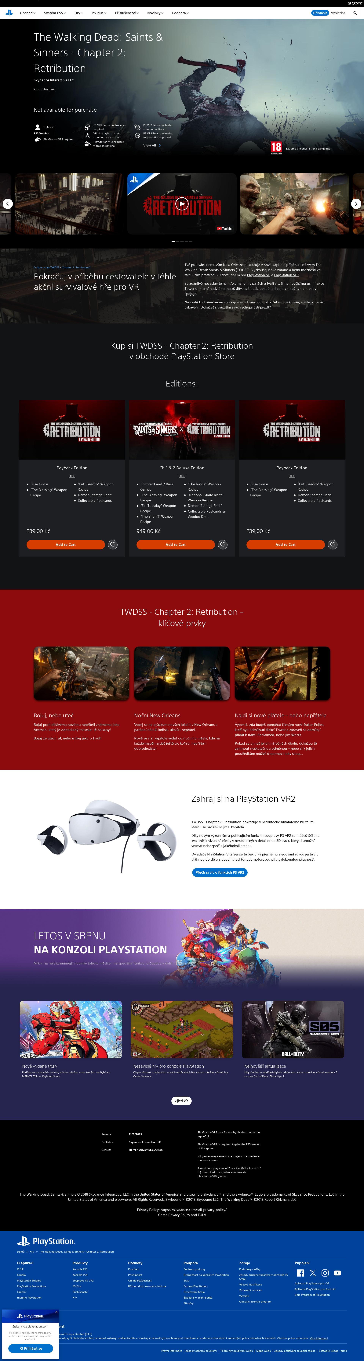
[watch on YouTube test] (224, 228)
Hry (77, 13)
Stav (186, 1280)
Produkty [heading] (80, 1263)
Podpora (179, 13)
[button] (182, 203)
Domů (20, 1251)
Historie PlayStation (29, 1297)
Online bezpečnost (139, 1280)
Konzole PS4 (80, 1275)
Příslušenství (125, 13)
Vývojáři (244, 1296)
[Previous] (8, 204)
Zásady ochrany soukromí (201, 1350)
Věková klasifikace (250, 1284)
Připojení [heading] (302, 1263)
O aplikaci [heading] (25, 1263)
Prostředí (133, 1269)
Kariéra (21, 1275)
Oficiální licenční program (255, 1301)
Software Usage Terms (333, 1350)
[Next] (356, 204)
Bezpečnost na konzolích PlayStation (206, 1275)
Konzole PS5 (80, 1269)
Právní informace (171, 1350)
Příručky (188, 1303)
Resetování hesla (194, 1292)
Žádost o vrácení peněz (198, 1297)
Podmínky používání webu (236, 1350)
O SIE (20, 1269)
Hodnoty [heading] (135, 1263)
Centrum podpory (194, 1269)
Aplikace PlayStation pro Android (315, 1289)
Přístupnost (135, 1275)
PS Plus (98, 13)
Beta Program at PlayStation (312, 1294)
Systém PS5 (53, 13)
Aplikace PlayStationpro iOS (312, 1283)
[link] (71, 1040)
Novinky (154, 13)
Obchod (26, 13)
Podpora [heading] (191, 1263)
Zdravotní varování (250, 1290)
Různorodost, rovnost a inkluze (147, 1286)
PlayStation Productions (31, 1286)
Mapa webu (263, 1350)
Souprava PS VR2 (83, 1280)
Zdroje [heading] (244, 1263)
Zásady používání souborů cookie (294, 1350)
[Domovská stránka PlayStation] (9, 13)
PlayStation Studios (29, 1280)
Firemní (21, 1292)
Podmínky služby (249, 1269)
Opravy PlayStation (195, 1286)
